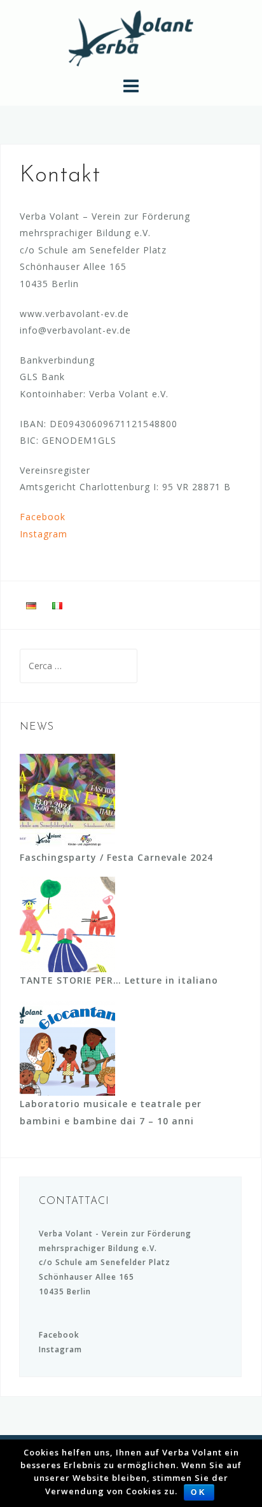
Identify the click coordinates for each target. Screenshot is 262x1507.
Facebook (43, 517)
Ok (199, 1492)
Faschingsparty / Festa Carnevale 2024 (116, 857)
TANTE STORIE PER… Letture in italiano (119, 980)
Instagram (43, 534)
